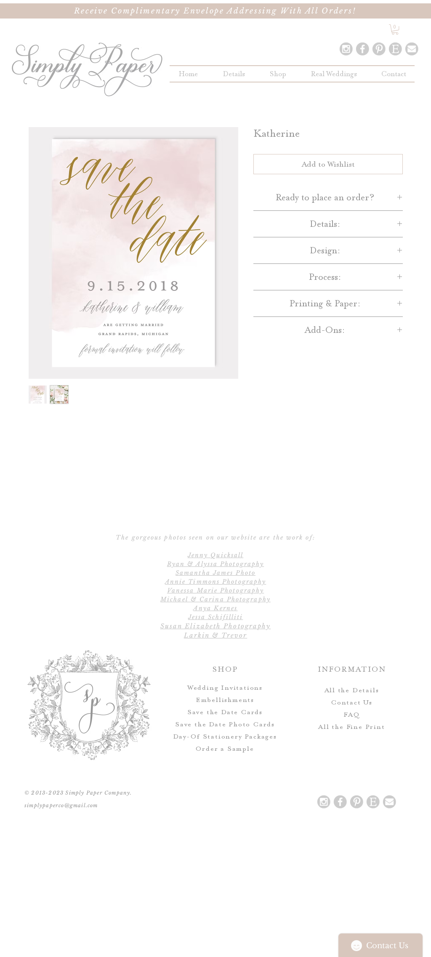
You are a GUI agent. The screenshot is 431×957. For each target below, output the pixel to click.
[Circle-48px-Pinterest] (379, 49)
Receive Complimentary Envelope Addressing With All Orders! (215, 11)
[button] (277, 74)
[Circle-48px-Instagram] (346, 49)
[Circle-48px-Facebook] (362, 49)
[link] (395, 29)
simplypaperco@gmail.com (61, 805)
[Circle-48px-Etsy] (395, 49)
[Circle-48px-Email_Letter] (411, 49)
